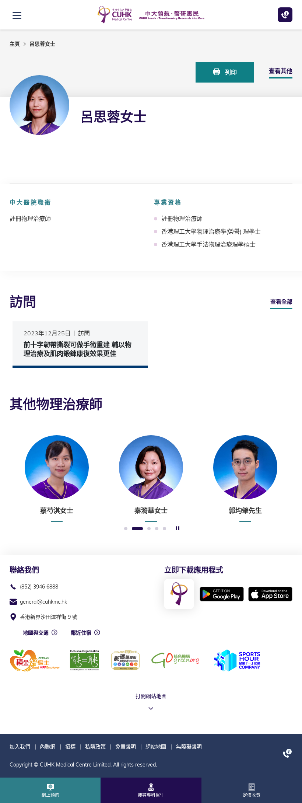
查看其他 (280, 70)
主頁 (15, 44)
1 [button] (125, 529)
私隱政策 (95, 746)
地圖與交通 (36, 632)
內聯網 (47, 746)
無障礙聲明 (189, 746)
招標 (70, 746)
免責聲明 (125, 746)
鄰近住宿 (81, 632)
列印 (230, 72)
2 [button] (137, 529)
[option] (57, 478)
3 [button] (149, 529)
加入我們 (20, 746)
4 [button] (156, 529)
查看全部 (281, 301)
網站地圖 (155, 746)
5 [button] (164, 529)
